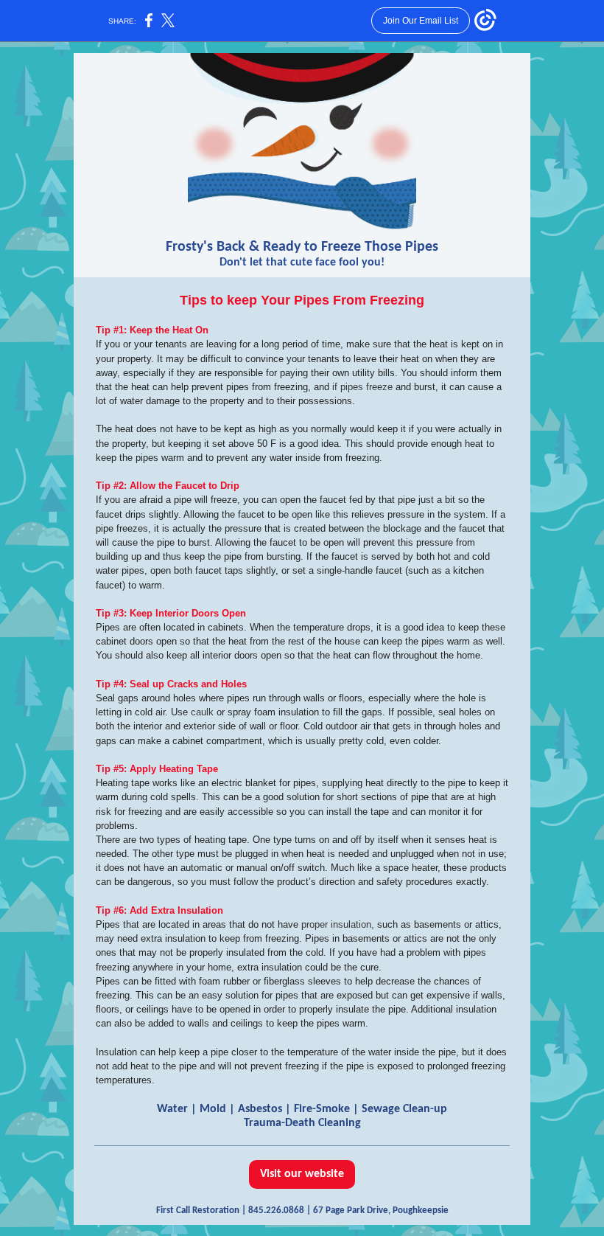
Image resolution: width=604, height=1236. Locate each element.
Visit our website (302, 1174)
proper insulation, (337, 924)
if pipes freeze (362, 386)
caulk (202, 712)
